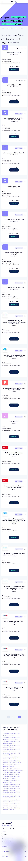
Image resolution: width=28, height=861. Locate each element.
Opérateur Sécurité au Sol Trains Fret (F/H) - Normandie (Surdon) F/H (14, 655)
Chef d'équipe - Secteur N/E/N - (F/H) (14, 621)
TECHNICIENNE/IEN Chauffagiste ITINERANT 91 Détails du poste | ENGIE (14, 588)
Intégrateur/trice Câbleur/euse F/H (14, 153)
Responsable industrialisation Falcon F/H (14, 253)
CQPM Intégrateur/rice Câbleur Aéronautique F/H (14, 118)
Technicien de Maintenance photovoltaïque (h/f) (14, 453)
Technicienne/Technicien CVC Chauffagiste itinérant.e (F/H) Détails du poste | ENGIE (14, 520)
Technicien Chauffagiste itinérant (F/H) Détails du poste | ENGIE (14, 355)
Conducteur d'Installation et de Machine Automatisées (14, 486)
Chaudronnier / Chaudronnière (14, 219)
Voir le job (13, 69)
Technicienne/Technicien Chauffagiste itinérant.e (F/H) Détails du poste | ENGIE (14, 322)
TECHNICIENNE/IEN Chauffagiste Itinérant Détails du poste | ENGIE (14, 554)
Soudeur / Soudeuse (14, 186)
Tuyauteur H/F (14, 421)
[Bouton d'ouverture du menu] (1, 2)
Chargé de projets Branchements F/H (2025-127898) (14, 388)
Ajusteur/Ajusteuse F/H (14, 52)
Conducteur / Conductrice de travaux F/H (14, 688)
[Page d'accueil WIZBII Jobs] (14, 2)
